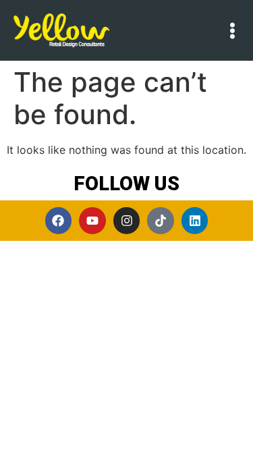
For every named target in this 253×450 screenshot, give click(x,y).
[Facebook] (58, 220)
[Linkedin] (194, 220)
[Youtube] (92, 220)
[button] (232, 31)
